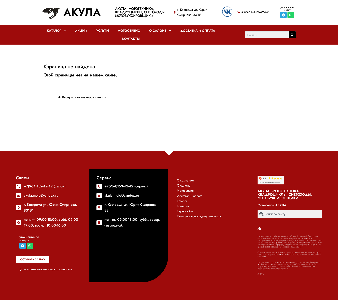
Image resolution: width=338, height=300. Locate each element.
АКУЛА (82, 12)
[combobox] (290, 214)
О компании (185, 180)
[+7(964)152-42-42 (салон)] (18, 186)
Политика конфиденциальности (199, 216)
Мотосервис (129, 30)
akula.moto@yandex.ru (41, 195)
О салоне (158, 30)
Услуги (102, 30)
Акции (81, 30)
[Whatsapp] (290, 15)
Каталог (54, 30)
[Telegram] (283, 15)
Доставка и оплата (197, 30)
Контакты (131, 38)
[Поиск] (292, 34)
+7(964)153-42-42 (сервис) (126, 186)
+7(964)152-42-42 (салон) (44, 186)
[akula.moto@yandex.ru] (18, 195)
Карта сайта (185, 211)
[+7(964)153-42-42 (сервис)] (99, 186)
